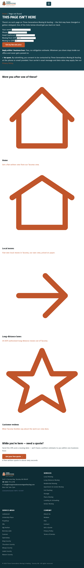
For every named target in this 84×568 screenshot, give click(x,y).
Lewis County (7, 551)
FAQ (45, 521)
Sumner (5, 534)
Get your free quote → (14, 456)
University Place (8, 517)
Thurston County (8, 544)
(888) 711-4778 (10, 482)
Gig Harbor (6, 527)
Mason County (7, 555)
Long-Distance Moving (52, 480)
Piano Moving (48, 497)
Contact (46, 524)
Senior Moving (49, 504)
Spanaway (6, 538)
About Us (47, 514)
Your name (6, 30)
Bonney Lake (6, 531)
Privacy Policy (7, 63)
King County (6, 541)
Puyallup (5, 521)
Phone (5, 32)
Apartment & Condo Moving (54, 487)
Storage (46, 494)
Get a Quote (48, 527)
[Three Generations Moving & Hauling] (9, 3)
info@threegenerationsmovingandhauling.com (19, 485)
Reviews (46, 517)
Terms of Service (49, 534)
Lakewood (6, 514)
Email (8, 35)
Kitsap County (7, 548)
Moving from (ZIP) (9, 38)
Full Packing (48, 490)
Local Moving (48, 477)
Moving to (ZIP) (8, 41)
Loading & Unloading (51, 500)
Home (4, 14)
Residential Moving (50, 483)
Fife (3, 524)
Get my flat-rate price (14, 45)
